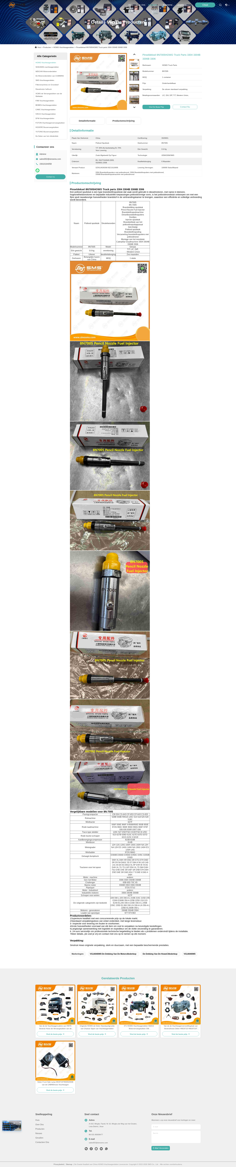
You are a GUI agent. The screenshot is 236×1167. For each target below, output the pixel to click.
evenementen (169, 5)
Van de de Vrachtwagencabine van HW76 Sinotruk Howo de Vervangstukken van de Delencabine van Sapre (55, 1027)
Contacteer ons (42, 1142)
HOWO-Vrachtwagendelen (63, 47)
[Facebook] (91, 1149)
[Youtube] (101, 1149)
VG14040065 (189, 954)
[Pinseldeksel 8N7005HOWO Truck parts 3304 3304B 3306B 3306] (98, 81)
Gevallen (39, 1138)
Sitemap (69, 1164)
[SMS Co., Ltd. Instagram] (96, 1149)
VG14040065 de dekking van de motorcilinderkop (113, 954)
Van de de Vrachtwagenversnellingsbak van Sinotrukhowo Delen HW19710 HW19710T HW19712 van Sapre (181, 1027)
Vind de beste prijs (156, 107)
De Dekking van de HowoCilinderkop (160, 954)
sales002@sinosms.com (50, 159)
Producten (47, 47)
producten (153, 5)
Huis (130, 5)
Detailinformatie (87, 121)
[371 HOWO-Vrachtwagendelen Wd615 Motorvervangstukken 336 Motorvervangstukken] (139, 1005)
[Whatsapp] (37, 170)
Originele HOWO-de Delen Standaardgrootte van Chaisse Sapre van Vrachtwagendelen (97, 1027)
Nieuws (38, 1133)
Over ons (39, 1124)
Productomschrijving (123, 121)
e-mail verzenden (161, 1148)
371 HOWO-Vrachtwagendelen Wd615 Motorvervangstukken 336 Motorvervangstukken (139, 1027)
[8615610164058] (106, 1149)
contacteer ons (184, 5)
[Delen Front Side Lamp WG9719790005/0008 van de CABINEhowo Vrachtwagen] (55, 1061)
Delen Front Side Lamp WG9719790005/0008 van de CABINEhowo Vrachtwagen (55, 1083)
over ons (140, 5)
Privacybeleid (59, 1164)
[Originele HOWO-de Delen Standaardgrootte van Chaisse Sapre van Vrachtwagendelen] (97, 1005)
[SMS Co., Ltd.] (17, 5)
